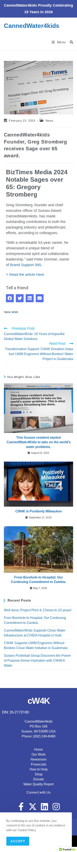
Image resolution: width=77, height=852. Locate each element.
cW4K (39, 701)
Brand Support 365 (25, 265)
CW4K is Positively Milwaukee (38, 511)
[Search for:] (70, 42)
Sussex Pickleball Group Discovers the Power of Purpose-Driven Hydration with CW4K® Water (37, 660)
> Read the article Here (25, 275)
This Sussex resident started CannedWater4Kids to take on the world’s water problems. (39, 442)
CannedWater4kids (31, 25)
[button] (10, 298)
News (49, 120)
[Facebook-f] (21, 806)
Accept (17, 841)
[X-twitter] (33, 806)
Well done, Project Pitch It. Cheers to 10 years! (37, 610)
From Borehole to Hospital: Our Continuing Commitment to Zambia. (38, 580)
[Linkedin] (44, 806)
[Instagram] (56, 806)
